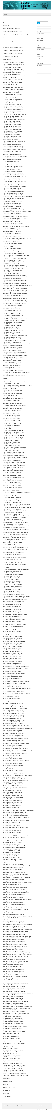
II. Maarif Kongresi (40, 42)
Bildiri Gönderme (40, 33)
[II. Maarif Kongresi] (27, 9)
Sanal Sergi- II (39, 61)
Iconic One (37, 1109)
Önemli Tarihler (40, 56)
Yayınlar (38, 67)
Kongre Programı (40, 51)
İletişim (38, 45)
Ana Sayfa (39, 31)
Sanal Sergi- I (39, 58)
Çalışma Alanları (40, 38)
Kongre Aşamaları (40, 49)
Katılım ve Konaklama (41, 47)
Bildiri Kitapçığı (40, 35)
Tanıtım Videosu (40, 65)
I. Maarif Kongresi (40, 40)
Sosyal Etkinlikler (40, 63)
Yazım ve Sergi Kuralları (41, 70)
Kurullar (38, 54)
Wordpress (50, 1109)
